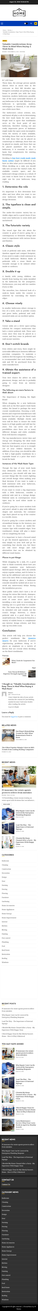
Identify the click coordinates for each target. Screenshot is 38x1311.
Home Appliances (8, 910)
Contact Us (6, 1184)
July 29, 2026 (11, 795)
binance (10, 692)
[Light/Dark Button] (26, 23)
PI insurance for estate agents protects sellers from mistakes (17, 791)
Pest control (6, 938)
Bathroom (5, 861)
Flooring (5, 893)
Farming (5, 885)
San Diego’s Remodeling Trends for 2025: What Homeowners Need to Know (25, 734)
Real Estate (6, 785)
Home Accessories (8, 906)
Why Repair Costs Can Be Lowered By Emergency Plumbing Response (25, 813)
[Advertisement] (16, 982)
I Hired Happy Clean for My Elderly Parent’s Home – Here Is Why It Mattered (25, 1110)
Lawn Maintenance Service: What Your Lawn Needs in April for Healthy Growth (26, 1124)
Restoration (6, 954)
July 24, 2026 (20, 817)
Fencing (4, 889)
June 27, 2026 (20, 831)
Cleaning (5, 865)
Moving (4, 930)
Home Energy (7, 914)
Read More (6, 804)
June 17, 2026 (20, 1129)
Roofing (4, 958)
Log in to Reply (13, 707)
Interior (4, 922)
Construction (6, 869)
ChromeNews (27, 1307)
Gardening (5, 901)
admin (5, 51)
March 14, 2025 (7, 752)
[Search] (31, 23)
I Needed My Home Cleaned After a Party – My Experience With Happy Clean (26, 841)
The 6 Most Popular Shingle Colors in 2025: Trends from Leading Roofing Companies (18, 749)
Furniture (5, 897)
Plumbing (5, 942)
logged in (14, 717)
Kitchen (5, 40)
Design (4, 877)
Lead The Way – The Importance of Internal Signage (25, 827)
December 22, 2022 (14, 51)
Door (3, 881)
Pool (3, 946)
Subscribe (35, 23)
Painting (5, 934)
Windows (5, 962)
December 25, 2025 (22, 739)
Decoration (6, 873)
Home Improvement (9, 918)
